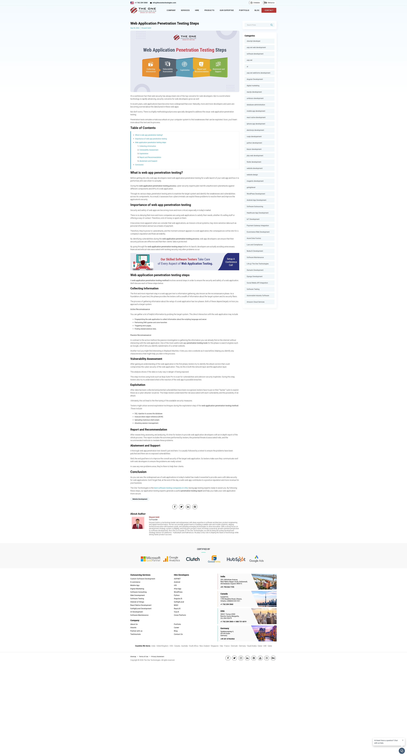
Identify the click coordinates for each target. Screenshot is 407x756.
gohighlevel (251, 187)
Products (209, 10)
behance (273, 656)
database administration (256, 105)
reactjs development (254, 92)
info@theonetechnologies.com (164, 3)
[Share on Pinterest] (195, 506)
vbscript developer (253, 41)
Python (177, 595)
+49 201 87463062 (227, 639)
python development (254, 143)
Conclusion (139, 165)
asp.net (249, 60)
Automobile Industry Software (258, 296)
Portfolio (244, 10)
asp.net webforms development (258, 73)
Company (171, 10)
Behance (271, 3)
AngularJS (178, 599)
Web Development (137, 595)
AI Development (136, 612)
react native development (256, 117)
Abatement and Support (148, 161)
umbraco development (255, 98)
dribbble (266, 656)
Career (176, 628)
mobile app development (256, 111)
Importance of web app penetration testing (151, 139)
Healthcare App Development (257, 213)
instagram (241, 656)
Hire (197, 10)
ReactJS (177, 609)
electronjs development (255, 130)
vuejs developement (254, 137)
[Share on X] (181, 506)
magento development (255, 181)
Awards (133, 628)
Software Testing (253, 289)
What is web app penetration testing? (149, 135)
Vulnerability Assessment (148, 150)
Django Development (254, 276)
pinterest (253, 656)
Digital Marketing (137, 589)
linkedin (247, 656)
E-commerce (135, 582)
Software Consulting (138, 592)
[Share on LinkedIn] (188, 506)
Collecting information (147, 146)
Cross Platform (180, 615)
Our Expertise (227, 10)
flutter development (254, 162)
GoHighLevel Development (140, 609)
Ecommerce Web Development (258, 232)
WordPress (178, 592)
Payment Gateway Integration (258, 226)
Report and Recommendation (150, 157)
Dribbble (256, 3)
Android (177, 582)
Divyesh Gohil (146, 28)
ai (247, 67)
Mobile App (134, 585)
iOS (175, 585)
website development (255, 168)
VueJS (176, 612)
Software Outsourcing (255, 206)
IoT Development (253, 219)
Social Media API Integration (257, 283)
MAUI (176, 605)
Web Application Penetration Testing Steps (164, 23)
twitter (234, 656)
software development (255, 54)
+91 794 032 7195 (227, 587)
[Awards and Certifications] (150, 559)
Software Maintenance (255, 257)
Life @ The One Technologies (258, 264)
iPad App (177, 589)
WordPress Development (256, 194)
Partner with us (136, 631)
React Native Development (140, 605)
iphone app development (256, 124)
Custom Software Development (142, 579)
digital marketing (253, 86)
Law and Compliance (255, 245)
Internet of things (137, 602)
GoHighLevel (179, 602)
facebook (228, 656)
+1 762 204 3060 (141, 3)
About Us (134, 624)
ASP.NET (177, 579)
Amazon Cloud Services (255, 302)
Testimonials (135, 634)
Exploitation (143, 154)
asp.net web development (256, 47)
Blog (257, 10)
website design (252, 175)
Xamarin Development (255, 270)
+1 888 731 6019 (240, 622)
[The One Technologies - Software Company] (143, 10)
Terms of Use (143, 656)
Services (185, 10)
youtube (260, 656)
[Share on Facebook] (174, 506)
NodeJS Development (255, 251)
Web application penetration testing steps (150, 142)
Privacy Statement (157, 656)
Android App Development (256, 200)
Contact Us (178, 634)
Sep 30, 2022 (134, 28)
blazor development (254, 149)
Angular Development (255, 79)
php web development (255, 156)
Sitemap (133, 656)
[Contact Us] (184, 261)
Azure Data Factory (254, 238)
